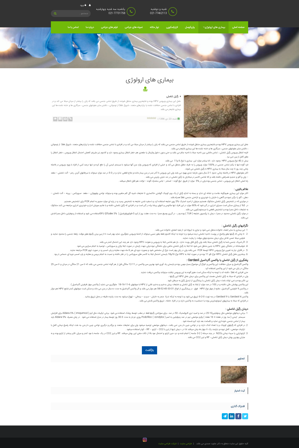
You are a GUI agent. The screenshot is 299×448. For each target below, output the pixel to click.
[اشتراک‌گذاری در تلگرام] (225, 417)
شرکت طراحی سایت (167, 444)
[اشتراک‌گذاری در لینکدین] (231, 417)
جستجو (55, 13)
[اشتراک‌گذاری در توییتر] (244, 417)
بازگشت (149, 350)
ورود (82, 5)
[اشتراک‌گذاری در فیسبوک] (238, 417)
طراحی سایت (186, 444)
